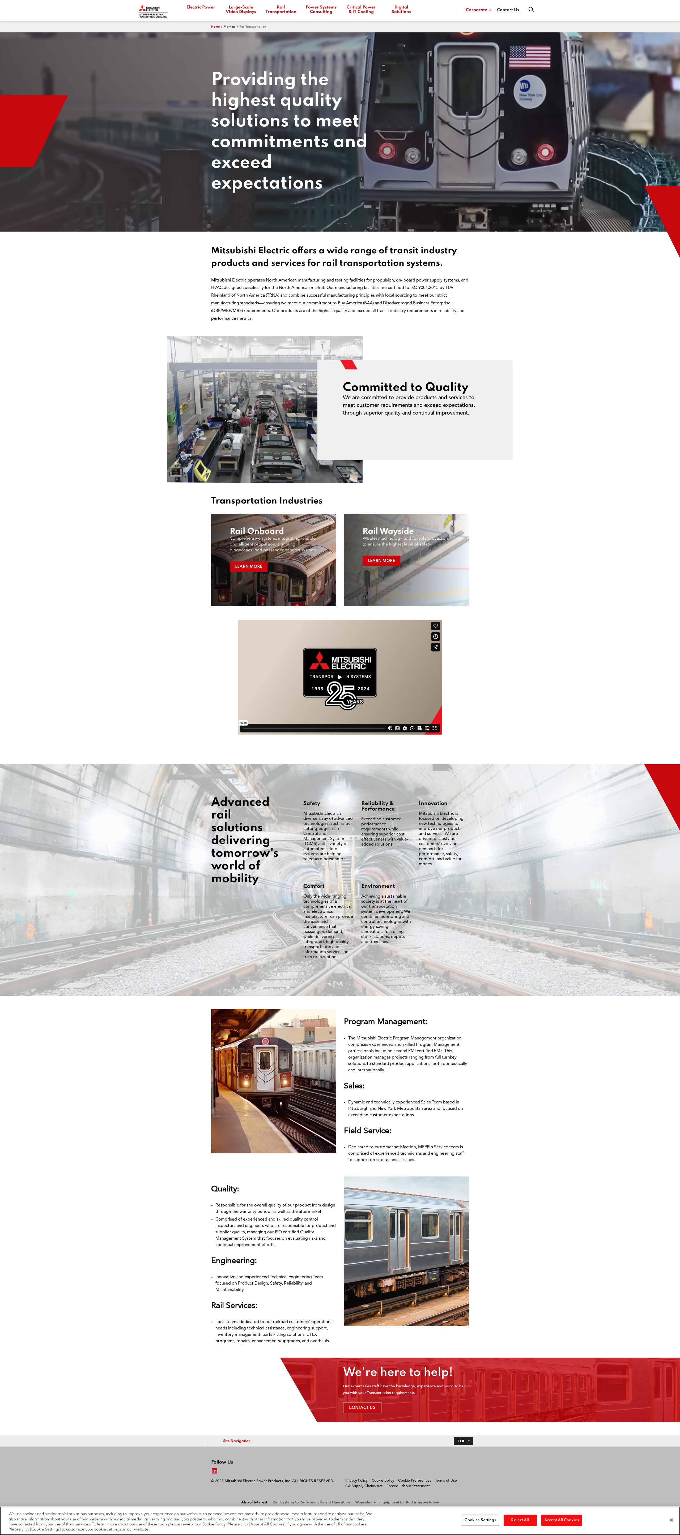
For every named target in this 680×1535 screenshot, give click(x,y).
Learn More (248, 567)
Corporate (476, 10)
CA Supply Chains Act (363, 1486)
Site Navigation (236, 1441)
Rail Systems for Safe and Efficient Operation (311, 1502)
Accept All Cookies (561, 1520)
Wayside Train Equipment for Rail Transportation (397, 1502)
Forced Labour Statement (408, 1486)
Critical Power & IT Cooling (361, 9)
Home (215, 26)
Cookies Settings (480, 1520)
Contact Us (508, 10)
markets (229, 26)
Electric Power (200, 7)
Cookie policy (383, 1480)
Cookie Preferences (414, 1480)
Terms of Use (446, 1480)
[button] (273, 560)
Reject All (520, 1520)
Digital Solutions (401, 9)
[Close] (671, 1520)
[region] (340, 1520)
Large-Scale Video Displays (241, 9)
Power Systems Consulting (321, 9)
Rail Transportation (281, 9)
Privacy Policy (356, 1480)
